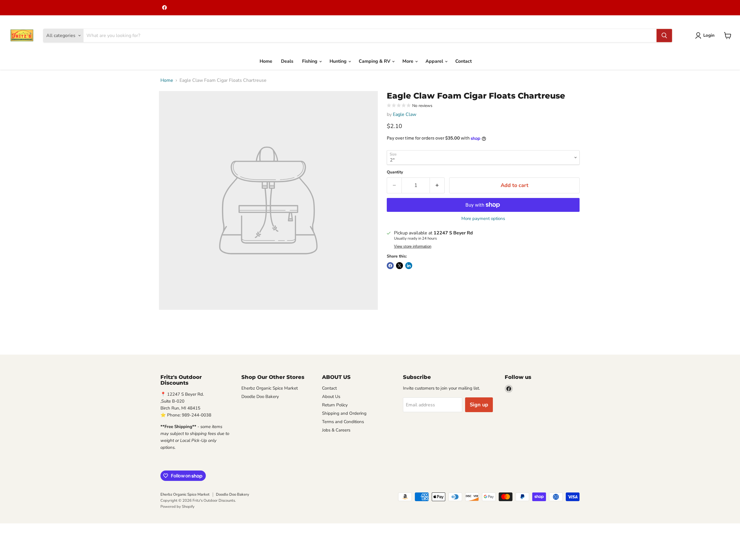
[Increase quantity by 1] (437, 185)
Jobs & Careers (336, 430)
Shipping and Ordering (344, 413)
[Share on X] (399, 265)
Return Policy (335, 405)
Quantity (395, 172)
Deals (287, 61)
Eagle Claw (404, 114)
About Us (331, 396)
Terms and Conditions (343, 422)
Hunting (339, 61)
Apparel (435, 61)
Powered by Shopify (177, 506)
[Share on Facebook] (390, 265)
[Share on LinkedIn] (408, 265)
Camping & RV (375, 61)
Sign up (479, 404)
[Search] (664, 35)
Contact (463, 61)
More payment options (483, 218)
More (408, 61)
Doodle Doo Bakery (260, 396)
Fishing (310, 61)
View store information (412, 247)
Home (266, 61)
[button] (706, 35)
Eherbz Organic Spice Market (269, 388)
